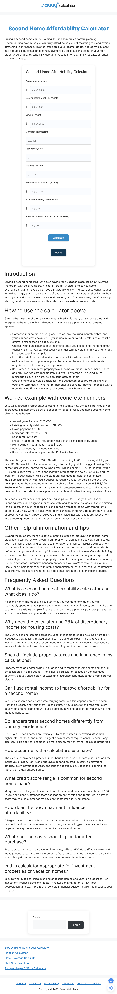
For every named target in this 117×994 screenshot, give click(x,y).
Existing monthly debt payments (42, 98)
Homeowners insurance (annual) (42, 182)
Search (36, 917)
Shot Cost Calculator (17, 963)
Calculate (58, 237)
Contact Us (35, 983)
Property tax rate (34, 165)
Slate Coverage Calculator (20, 958)
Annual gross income (36, 81)
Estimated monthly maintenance (42, 199)
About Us (21, 983)
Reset (58, 252)
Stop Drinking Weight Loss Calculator (27, 947)
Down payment (33, 114)
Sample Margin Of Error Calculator (25, 968)
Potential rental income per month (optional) (47, 216)
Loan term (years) (34, 148)
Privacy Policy (51, 983)
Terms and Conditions (89, 983)
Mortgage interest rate (37, 131)
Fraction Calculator (16, 952)
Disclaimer (68, 983)
